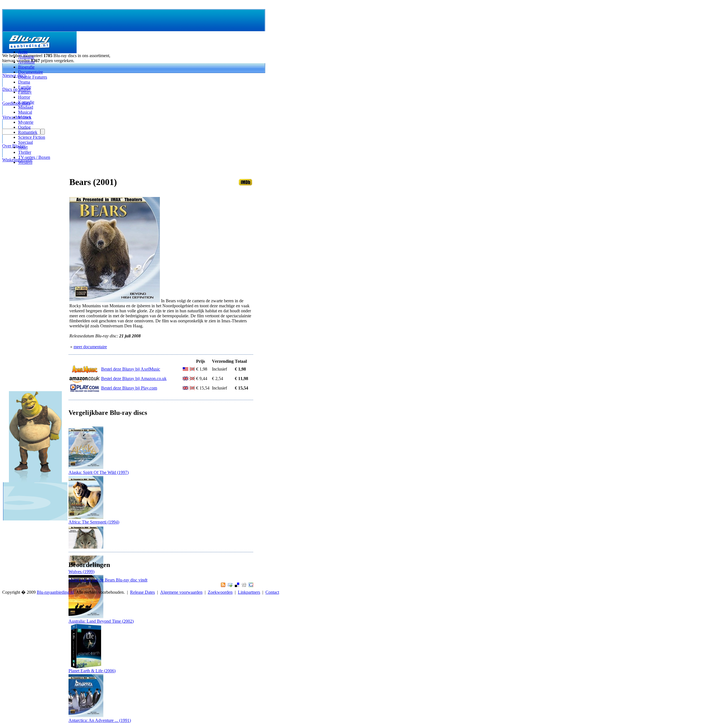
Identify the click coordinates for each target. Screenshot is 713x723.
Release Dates (142, 592)
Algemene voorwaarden (181, 592)
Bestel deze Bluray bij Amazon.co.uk (134, 378)
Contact (272, 592)
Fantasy (25, 92)
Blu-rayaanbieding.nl (55, 592)
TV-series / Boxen (34, 157)
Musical (25, 112)
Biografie (26, 67)
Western (25, 162)
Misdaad (25, 107)
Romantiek (27, 132)
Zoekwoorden (220, 592)
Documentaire (30, 72)
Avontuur (26, 62)
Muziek (24, 117)
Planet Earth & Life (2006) (92, 670)
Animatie (26, 57)
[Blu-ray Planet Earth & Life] (86, 666)
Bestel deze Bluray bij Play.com (129, 388)
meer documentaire (90, 346)
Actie (23, 52)
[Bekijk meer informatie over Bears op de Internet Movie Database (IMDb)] (245, 184)
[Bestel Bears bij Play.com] (84, 390)
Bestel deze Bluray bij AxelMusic (130, 369)
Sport (23, 147)
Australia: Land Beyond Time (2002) (101, 621)
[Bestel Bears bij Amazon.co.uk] (84, 381)
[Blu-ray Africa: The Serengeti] (86, 518)
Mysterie (25, 122)
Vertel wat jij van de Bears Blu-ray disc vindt (108, 580)
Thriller (24, 152)
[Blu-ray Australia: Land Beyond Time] (86, 617)
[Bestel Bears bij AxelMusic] (84, 371)
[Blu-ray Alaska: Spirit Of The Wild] (86, 468)
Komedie (26, 102)
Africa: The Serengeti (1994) (94, 522)
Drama (24, 82)
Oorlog (24, 127)
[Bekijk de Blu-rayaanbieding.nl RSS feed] (222, 585)
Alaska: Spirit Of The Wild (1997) (99, 472)
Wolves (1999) (81, 571)
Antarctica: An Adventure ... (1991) (100, 720)
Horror (24, 97)
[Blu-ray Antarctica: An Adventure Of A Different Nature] (86, 716)
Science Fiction (31, 137)
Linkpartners (249, 592)
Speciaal (25, 142)
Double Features (32, 77)
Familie (24, 87)
